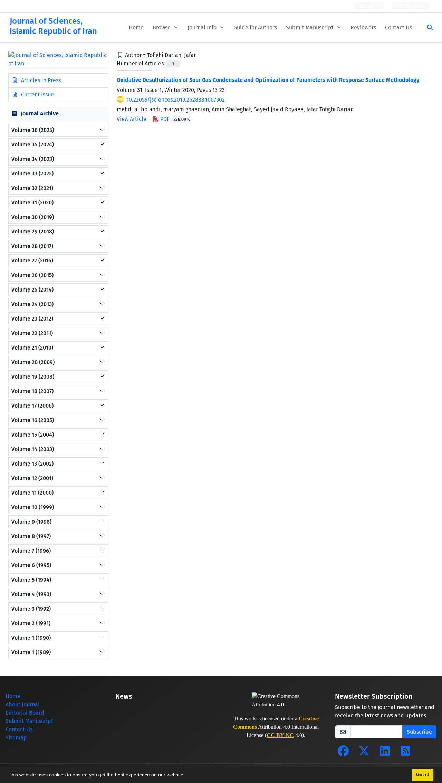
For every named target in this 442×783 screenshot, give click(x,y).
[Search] (427, 27)
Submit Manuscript (310, 27)
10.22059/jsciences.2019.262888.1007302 (175, 99)
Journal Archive (40, 113)
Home (136, 27)
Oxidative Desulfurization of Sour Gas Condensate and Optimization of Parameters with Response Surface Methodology (268, 80)
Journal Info (203, 27)
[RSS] (405, 753)
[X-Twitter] (364, 753)
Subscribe (419, 731)
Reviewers (363, 27)
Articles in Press (40, 80)
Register (414, 6)
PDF (174, 119)
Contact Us (398, 27)
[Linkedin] (384, 753)
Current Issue (37, 94)
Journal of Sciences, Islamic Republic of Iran (53, 26)
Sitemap (16, 737)
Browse (162, 27)
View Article (131, 119)
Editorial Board (25, 712)
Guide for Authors (255, 27)
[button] (187, 776)
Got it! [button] (422, 774)
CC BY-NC (280, 735)
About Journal (23, 704)
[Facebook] (343, 753)
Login (371, 6)
